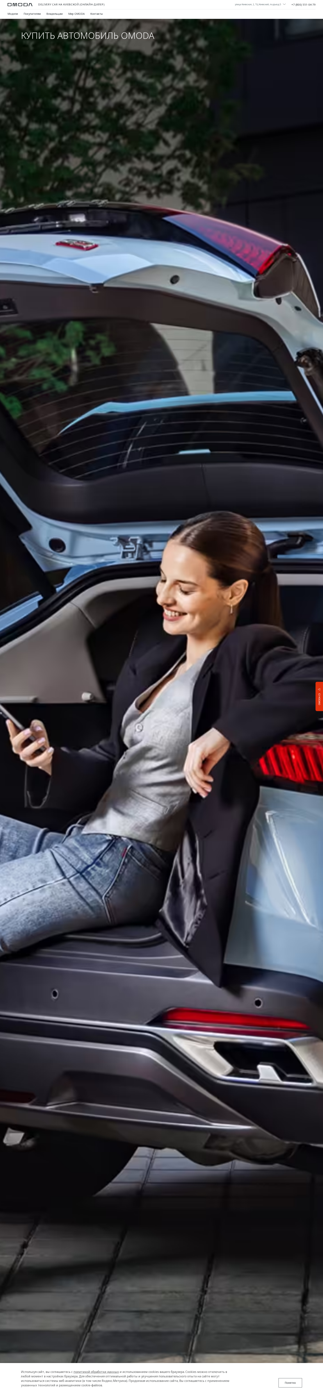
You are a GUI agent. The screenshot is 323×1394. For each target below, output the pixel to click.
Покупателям (32, 13)
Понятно (290, 1382)
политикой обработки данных (96, 1372)
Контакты (96, 13)
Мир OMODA (76, 13)
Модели (12, 13)
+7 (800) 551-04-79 (303, 4)
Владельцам (54, 13)
